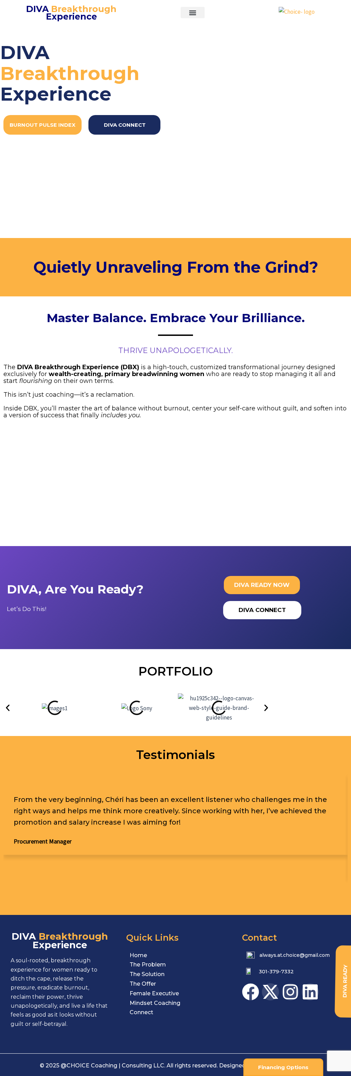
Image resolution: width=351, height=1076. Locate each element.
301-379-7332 (276, 971)
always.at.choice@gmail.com (294, 955)
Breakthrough (71, 13)
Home (138, 955)
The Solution (147, 974)
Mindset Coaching (155, 1003)
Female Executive (154, 993)
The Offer (143, 984)
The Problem (148, 964)
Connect (141, 1012)
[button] (193, 12)
